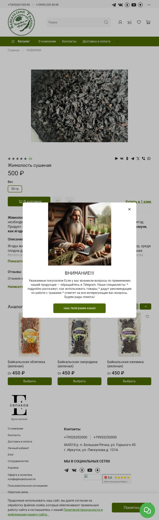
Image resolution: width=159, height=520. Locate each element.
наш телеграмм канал (80, 308)
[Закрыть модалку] (129, 209)
